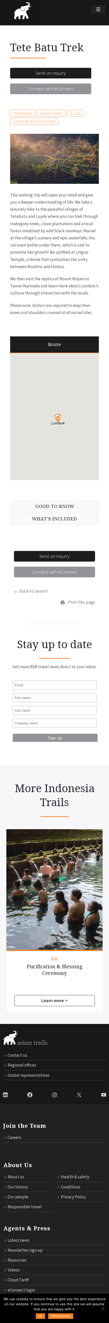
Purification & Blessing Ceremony (54, 969)
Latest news (18, 1240)
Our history (18, 1187)
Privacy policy (60, 1316)
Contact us (17, 1055)
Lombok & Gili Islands (34, 121)
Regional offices (22, 1065)
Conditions (70, 1187)
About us (16, 1177)
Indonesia (22, 113)
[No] (102, 1308)
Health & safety (75, 1177)
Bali (54, 959)
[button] (57, 418)
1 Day (75, 113)
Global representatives (28, 1075)
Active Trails (51, 113)
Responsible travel (25, 1207)
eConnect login (21, 1290)
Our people (18, 1197)
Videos (14, 1270)
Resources (17, 1260)
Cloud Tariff (18, 1280)
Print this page (81, 602)
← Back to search (31, 591)
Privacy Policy (73, 1197)
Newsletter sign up (25, 1250)
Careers (14, 1137)
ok (40, 1316)
